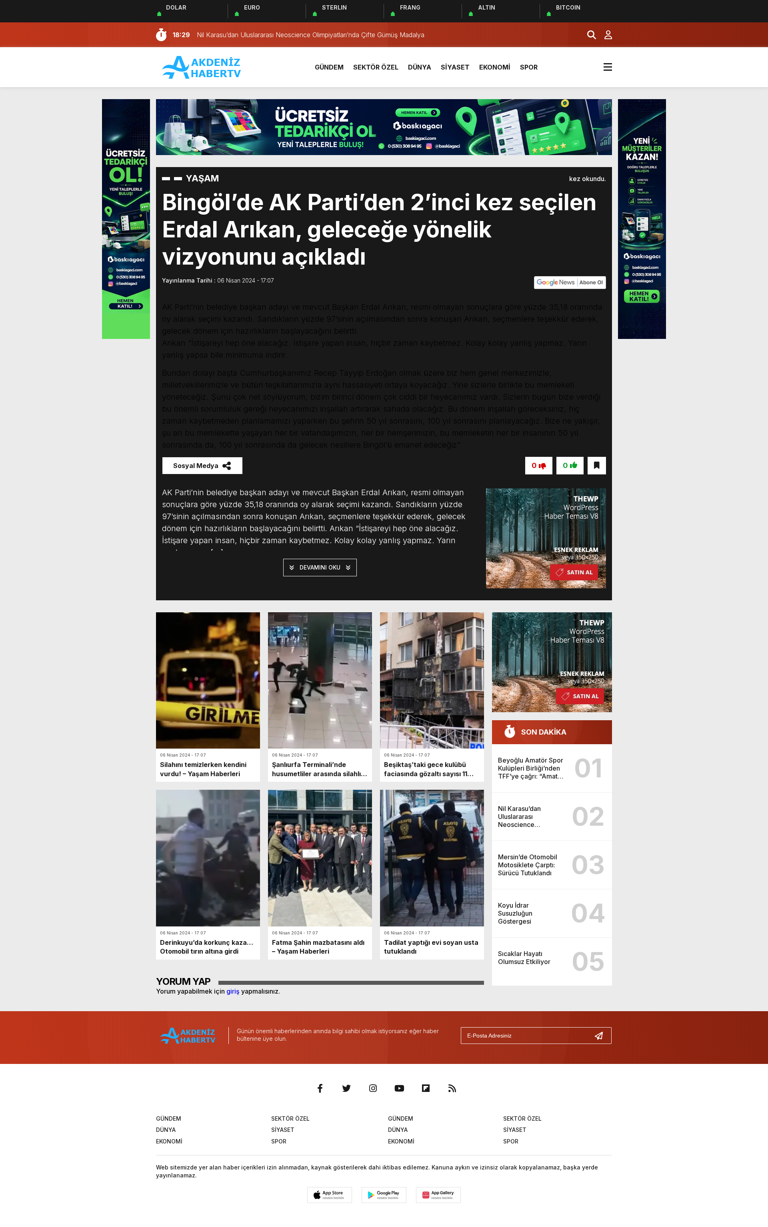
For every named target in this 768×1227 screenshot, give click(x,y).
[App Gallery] (438, 1195)
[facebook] (320, 1088)
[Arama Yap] (588, 34)
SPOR (529, 67)
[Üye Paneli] (604, 34)
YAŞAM (202, 178)
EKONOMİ (494, 67)
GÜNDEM (329, 67)
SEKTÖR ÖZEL (375, 67)
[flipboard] (425, 1088)
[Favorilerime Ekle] (597, 465)
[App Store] (329, 1195)
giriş (233, 991)
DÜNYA (419, 67)
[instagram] (372, 1088)
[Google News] (570, 282)
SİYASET (455, 67)
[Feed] (452, 1088)
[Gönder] (602, 1035)
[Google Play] (384, 1195)
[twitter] (346, 1088)
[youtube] (399, 1088)
